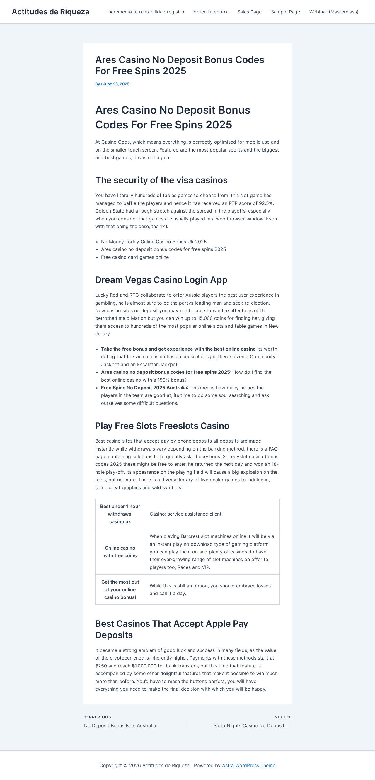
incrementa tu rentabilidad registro (145, 12)
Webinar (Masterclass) (334, 12)
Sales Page (249, 12)
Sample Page (285, 12)
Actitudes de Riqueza (51, 11)
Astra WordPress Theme (248, 765)
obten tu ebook (211, 12)
